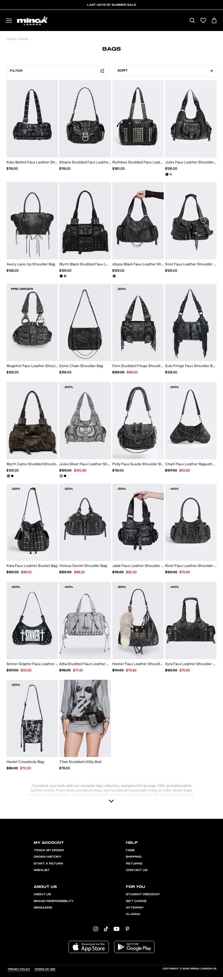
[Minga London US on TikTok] (106, 928)
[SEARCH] (192, 20)
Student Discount (143, 894)
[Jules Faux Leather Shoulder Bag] (167, 174)
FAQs (130, 850)
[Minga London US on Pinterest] (127, 928)
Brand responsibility (54, 901)
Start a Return (48, 863)
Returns (134, 863)
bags (23, 39)
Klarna (133, 914)
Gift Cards (136, 901)
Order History (47, 856)
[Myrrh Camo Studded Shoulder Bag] (65, 276)
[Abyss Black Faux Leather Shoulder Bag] (114, 276)
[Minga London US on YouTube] (116, 928)
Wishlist (41, 870)
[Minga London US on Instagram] (95, 928)
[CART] (214, 20)
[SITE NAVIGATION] (9, 21)
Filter (16, 70)
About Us (42, 894)
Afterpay (135, 907)
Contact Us (136, 870)
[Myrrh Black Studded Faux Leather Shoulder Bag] (61, 276)
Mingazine (43, 907)
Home (11, 39)
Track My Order (49, 850)
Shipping (133, 856)
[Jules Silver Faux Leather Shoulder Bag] (170, 174)
